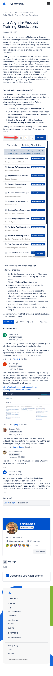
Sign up (14, 503)
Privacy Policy (13, 646)
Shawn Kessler (18, 447)
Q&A (15, 12)
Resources (11, 624)
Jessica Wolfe (14, 429)
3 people (16, 424)
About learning (13, 620)
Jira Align (23, 12)
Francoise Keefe (15, 451)
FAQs (9, 608)
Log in (6, 503)
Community (17, 3)
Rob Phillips (13, 363)
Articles (31, 12)
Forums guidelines (14, 611)
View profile (40, 551)
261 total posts (35, 541)
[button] (25, 196)
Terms (10, 650)
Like (4, 359)
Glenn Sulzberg (15, 471)
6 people (16, 359)
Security (11, 653)
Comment (8, 322)
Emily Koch (13, 334)
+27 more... (35, 545)
